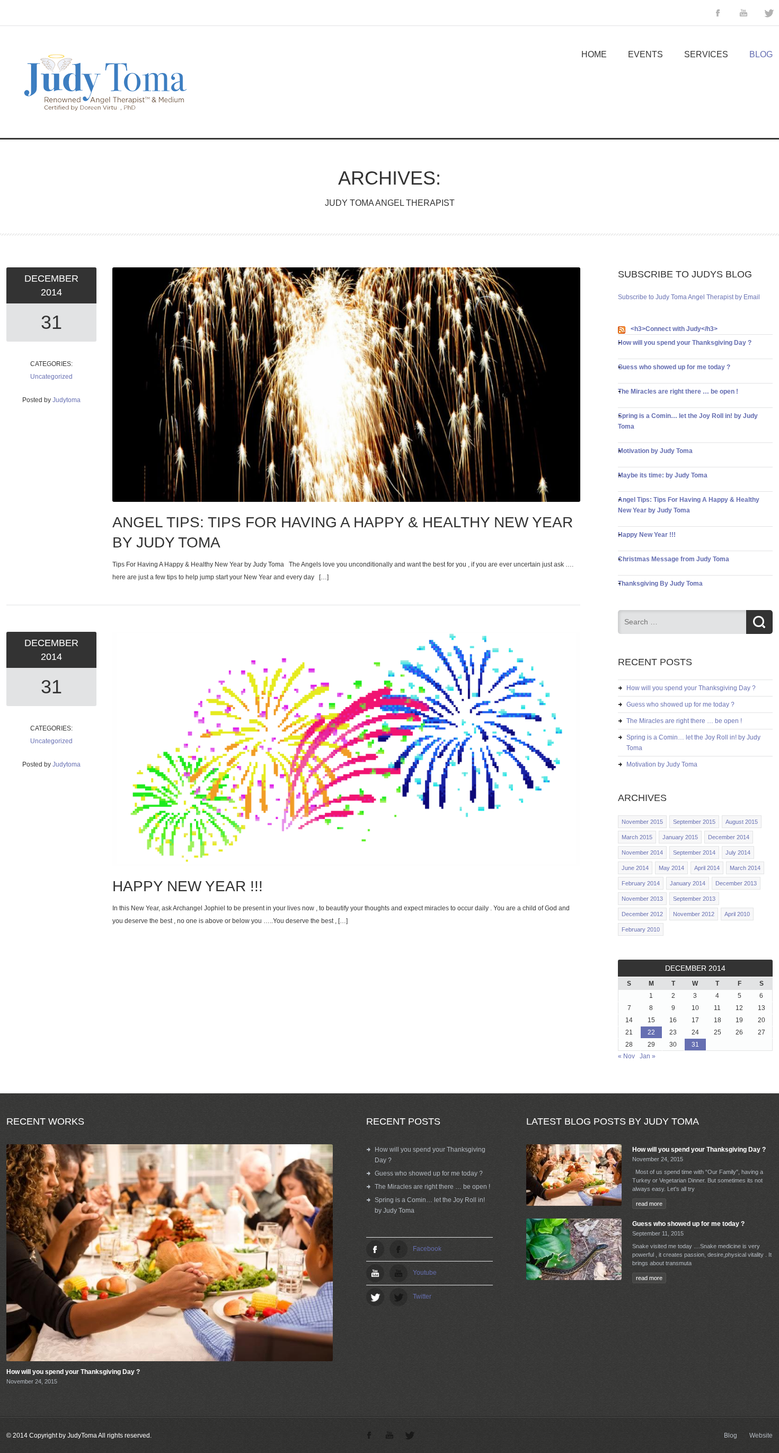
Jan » (648, 1056)
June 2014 (635, 868)
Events (645, 54)
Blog (761, 54)
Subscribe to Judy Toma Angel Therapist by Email (689, 297)
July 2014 (737, 852)
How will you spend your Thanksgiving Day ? (684, 342)
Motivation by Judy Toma (655, 451)
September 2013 (694, 898)
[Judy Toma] (101, 119)
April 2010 (737, 914)
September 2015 (694, 822)
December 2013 (736, 883)
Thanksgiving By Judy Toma (660, 583)
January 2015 (680, 837)
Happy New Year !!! (647, 534)
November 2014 (642, 852)
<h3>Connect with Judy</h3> (674, 329)
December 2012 (642, 914)
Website (761, 1435)
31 (51, 322)
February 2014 (641, 883)
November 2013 (642, 898)
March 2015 (637, 837)
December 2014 (728, 837)
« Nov (626, 1056)
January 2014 (687, 883)
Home (594, 54)
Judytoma (66, 400)
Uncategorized (51, 376)
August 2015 (741, 822)
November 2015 (642, 822)
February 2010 (641, 929)
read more (649, 1203)
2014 (51, 292)
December (51, 278)
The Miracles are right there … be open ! (678, 391)
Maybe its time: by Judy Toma (662, 475)
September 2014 (694, 852)
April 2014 (707, 868)
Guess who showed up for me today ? (674, 367)
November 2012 (693, 914)
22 (651, 1032)
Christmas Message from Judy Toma (673, 559)
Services (706, 54)
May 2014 (671, 868)
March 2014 (745, 868)
